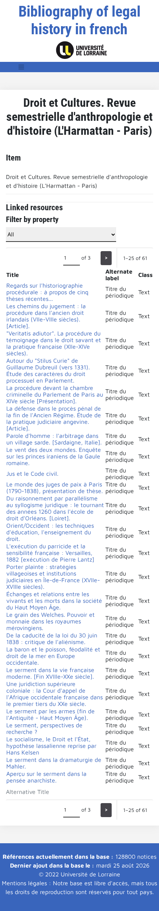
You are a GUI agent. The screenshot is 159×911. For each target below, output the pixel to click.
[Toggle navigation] (21, 67)
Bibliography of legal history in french (79, 20)
